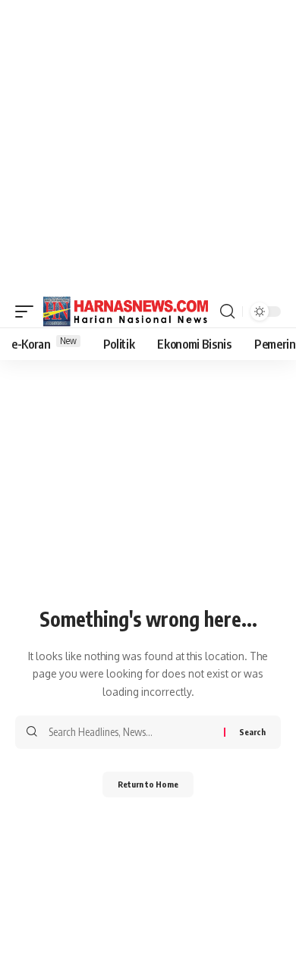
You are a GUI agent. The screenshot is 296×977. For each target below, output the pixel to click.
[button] (28, 311)
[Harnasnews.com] (126, 311)
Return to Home (148, 784)
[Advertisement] (148, 148)
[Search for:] (130, 732)
